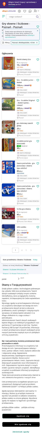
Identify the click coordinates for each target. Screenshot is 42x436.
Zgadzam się (23, 416)
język (22, 278)
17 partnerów (15, 325)
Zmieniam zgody (21, 432)
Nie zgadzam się (23, 424)
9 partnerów (25, 327)
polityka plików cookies (11, 407)
